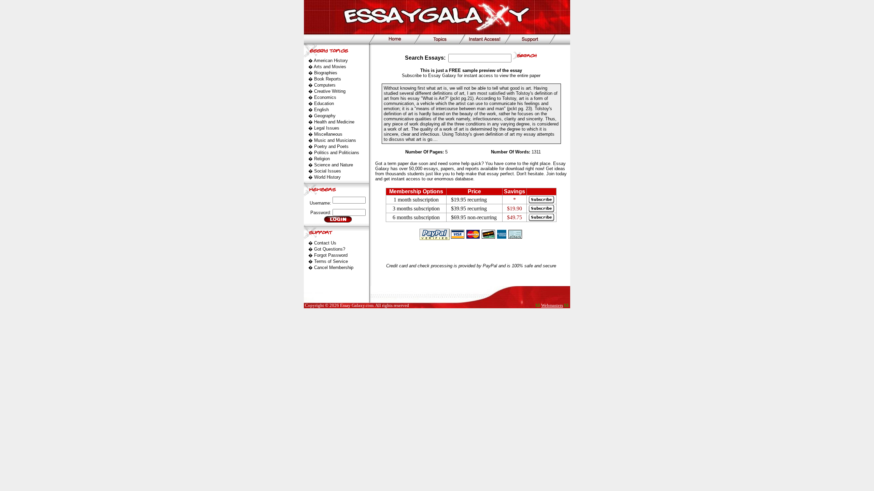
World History (327, 177)
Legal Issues (326, 128)
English (321, 109)
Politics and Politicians (336, 152)
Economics (325, 97)
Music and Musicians (335, 140)
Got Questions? (329, 249)
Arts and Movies (330, 66)
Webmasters (552, 305)
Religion (322, 158)
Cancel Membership (333, 267)
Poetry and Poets (331, 146)
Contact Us (325, 243)
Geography (325, 115)
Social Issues (327, 171)
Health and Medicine (334, 121)
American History (331, 60)
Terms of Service (331, 261)
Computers (325, 85)
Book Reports (327, 78)
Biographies (325, 72)
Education (324, 103)
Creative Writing (330, 91)
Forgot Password (331, 255)
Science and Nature (333, 164)
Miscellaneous (328, 134)
